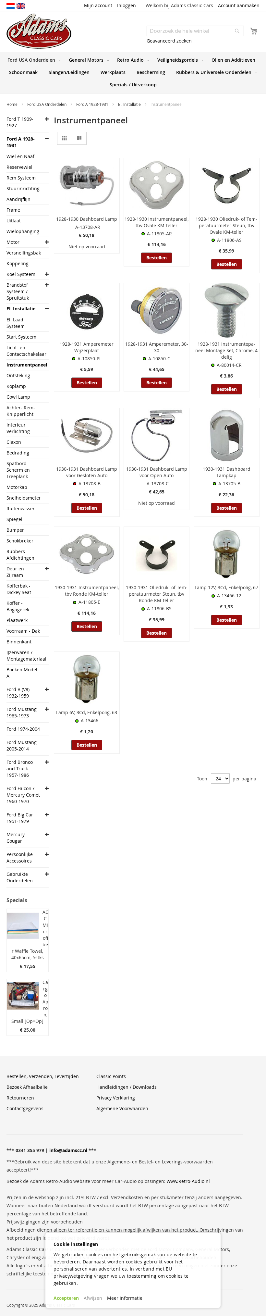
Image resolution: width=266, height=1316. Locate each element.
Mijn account (98, 5)
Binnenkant (18, 642)
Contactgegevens (24, 1108)
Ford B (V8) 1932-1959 (18, 692)
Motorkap (16, 487)
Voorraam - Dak (23, 631)
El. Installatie (130, 104)
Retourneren (20, 1098)
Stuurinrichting (23, 188)
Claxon (13, 442)
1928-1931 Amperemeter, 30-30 (156, 347)
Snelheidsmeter (23, 498)
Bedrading (17, 453)
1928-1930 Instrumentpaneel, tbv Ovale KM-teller (156, 222)
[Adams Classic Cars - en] (21, 5)
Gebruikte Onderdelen (19, 877)
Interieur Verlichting (18, 428)
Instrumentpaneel (23, 365)
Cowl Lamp (18, 397)
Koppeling (17, 263)
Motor (12, 242)
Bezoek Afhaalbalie (27, 1087)
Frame (13, 210)
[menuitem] (33, 60)
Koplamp (16, 386)
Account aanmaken (239, 5)
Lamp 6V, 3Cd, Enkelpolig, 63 (86, 712)
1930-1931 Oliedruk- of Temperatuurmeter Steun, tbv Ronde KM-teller (156, 593)
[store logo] (38, 31)
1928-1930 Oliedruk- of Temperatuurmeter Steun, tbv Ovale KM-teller (226, 225)
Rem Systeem (21, 178)
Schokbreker (19, 541)
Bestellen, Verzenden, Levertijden (42, 1076)
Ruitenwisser (20, 508)
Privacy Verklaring (115, 1098)
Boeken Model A (21, 672)
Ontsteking (18, 375)
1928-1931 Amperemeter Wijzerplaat (87, 347)
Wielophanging (22, 231)
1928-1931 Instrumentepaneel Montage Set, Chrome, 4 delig (226, 350)
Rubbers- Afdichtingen (20, 554)
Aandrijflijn (18, 199)
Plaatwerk (17, 620)
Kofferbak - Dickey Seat (18, 589)
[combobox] (195, 31)
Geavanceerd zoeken (169, 41)
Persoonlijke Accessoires (19, 857)
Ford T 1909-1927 (19, 122)
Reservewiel (19, 167)
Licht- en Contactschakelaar (23, 350)
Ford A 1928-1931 (92, 104)
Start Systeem (21, 337)
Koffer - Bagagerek (17, 606)
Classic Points (111, 1076)
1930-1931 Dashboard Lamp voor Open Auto (156, 472)
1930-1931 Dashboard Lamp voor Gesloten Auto (86, 472)
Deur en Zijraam (15, 571)
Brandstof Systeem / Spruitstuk (17, 291)
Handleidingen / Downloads (126, 1087)
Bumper (15, 530)
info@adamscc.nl (68, 1150)
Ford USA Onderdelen (47, 104)
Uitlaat (13, 220)
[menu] (133, 72)
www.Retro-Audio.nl (188, 1181)
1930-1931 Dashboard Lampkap (226, 472)
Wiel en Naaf (20, 156)
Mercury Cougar (15, 837)
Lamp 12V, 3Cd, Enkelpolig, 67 (226, 587)
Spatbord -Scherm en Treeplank (18, 469)
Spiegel (14, 519)
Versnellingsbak (23, 253)
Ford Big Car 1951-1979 (19, 818)
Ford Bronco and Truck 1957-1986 (19, 768)
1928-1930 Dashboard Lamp (86, 219)
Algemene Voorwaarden (122, 1108)
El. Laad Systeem (15, 323)
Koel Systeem (20, 274)
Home (12, 104)
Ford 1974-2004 (23, 729)
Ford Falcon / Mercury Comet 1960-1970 (23, 794)
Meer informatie (124, 1298)
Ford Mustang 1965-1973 (21, 712)
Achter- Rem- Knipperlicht (20, 410)
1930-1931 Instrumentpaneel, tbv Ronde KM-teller (87, 590)
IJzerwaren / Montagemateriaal (23, 655)
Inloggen (126, 5)
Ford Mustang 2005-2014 (21, 745)
